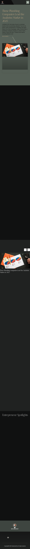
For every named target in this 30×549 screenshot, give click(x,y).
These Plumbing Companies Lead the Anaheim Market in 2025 (13, 16)
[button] (27, 2)
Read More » (5, 36)
